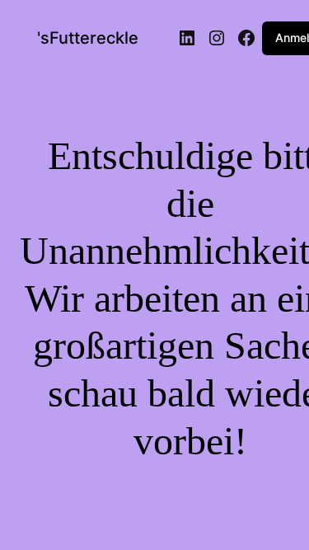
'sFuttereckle (87, 38)
